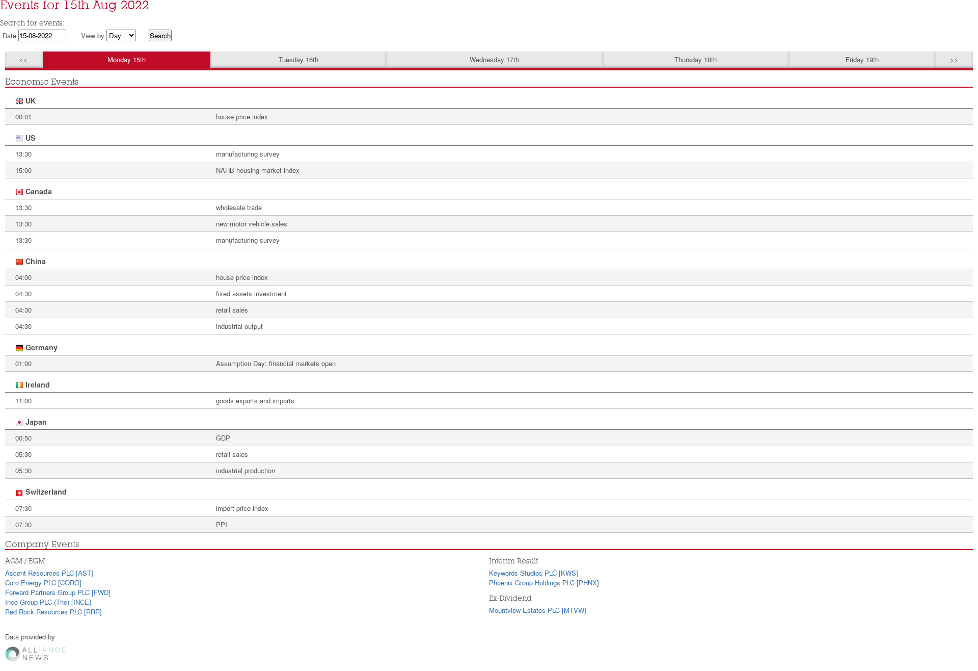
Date (9, 35)
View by (92, 35)
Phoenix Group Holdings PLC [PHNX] (544, 582)
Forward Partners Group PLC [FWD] (58, 592)
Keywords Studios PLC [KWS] (533, 573)
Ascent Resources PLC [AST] (49, 573)
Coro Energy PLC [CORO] (43, 582)
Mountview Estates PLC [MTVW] (537, 610)
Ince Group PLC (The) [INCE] (48, 602)
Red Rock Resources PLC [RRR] (53, 611)
